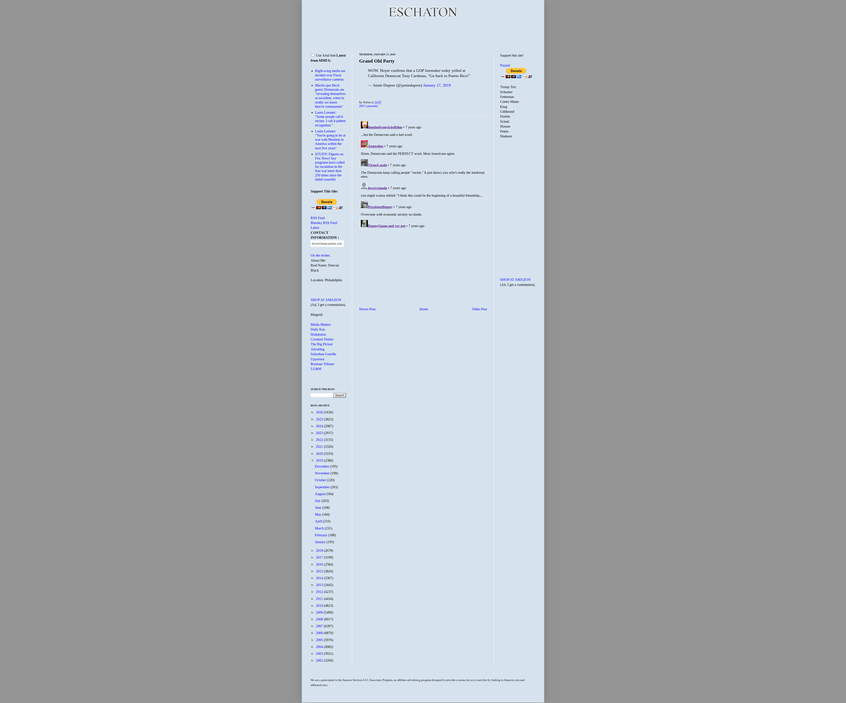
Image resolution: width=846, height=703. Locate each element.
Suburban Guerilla (323, 354)
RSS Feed (318, 218)
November (322, 473)
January (321, 542)
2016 (320, 564)
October (321, 480)
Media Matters (321, 324)
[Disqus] (423, 175)
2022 (320, 440)
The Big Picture (322, 344)
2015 (320, 571)
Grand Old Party (377, 61)
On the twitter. (320, 255)
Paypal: (505, 65)
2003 (320, 653)
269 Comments (368, 106)
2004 (320, 647)
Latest (315, 227)
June (318, 507)
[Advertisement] (423, 35)
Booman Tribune (322, 364)
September (322, 487)
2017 (320, 557)
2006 (320, 633)
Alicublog (318, 349)
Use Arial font (325, 55)
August (320, 494)
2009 (320, 612)
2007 (320, 626)
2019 (320, 460)
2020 (320, 453)
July (318, 501)
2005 (320, 640)
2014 (320, 578)
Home (423, 309)
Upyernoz (318, 359)
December (322, 466)
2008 (320, 619)
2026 (320, 412)
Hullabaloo (318, 334)
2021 (320, 446)
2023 (320, 433)
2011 (320, 599)
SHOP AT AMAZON (326, 300)
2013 (320, 585)
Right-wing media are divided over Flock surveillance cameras (330, 75)
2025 (320, 419)
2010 (320, 605)
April (319, 521)
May (318, 514)
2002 (320, 660)
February (321, 535)
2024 (320, 426)
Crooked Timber (322, 339)
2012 (320, 592)
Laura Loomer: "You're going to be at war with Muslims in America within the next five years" (330, 139)
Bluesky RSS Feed (324, 223)
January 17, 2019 (437, 85)
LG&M (316, 369)
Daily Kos (318, 329)
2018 (320, 550)
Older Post (479, 309)
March (320, 528)
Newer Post (367, 309)
